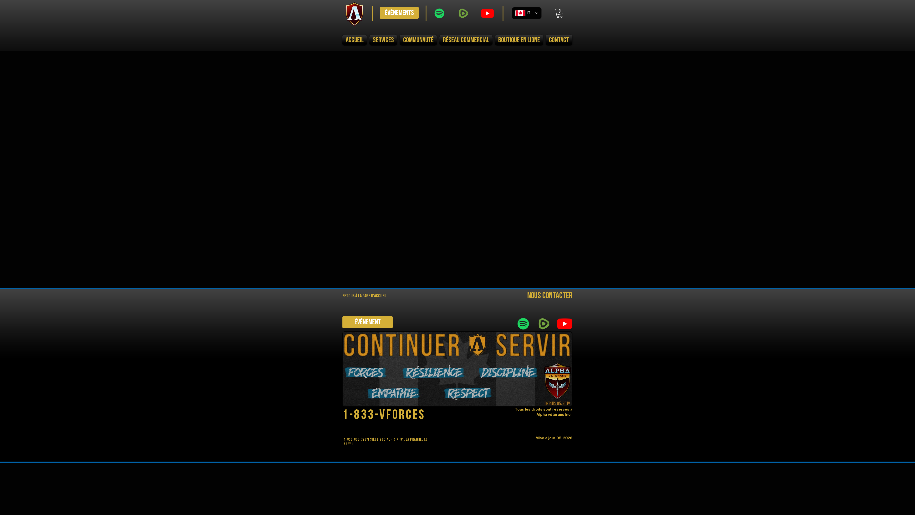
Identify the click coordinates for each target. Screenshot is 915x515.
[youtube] (487, 13)
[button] (559, 13)
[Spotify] (439, 13)
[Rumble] (463, 13)
